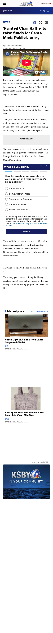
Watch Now (45, 3)
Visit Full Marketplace (39, 311)
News (6, 22)
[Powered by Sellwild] (44, 462)
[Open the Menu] (4, 4)
